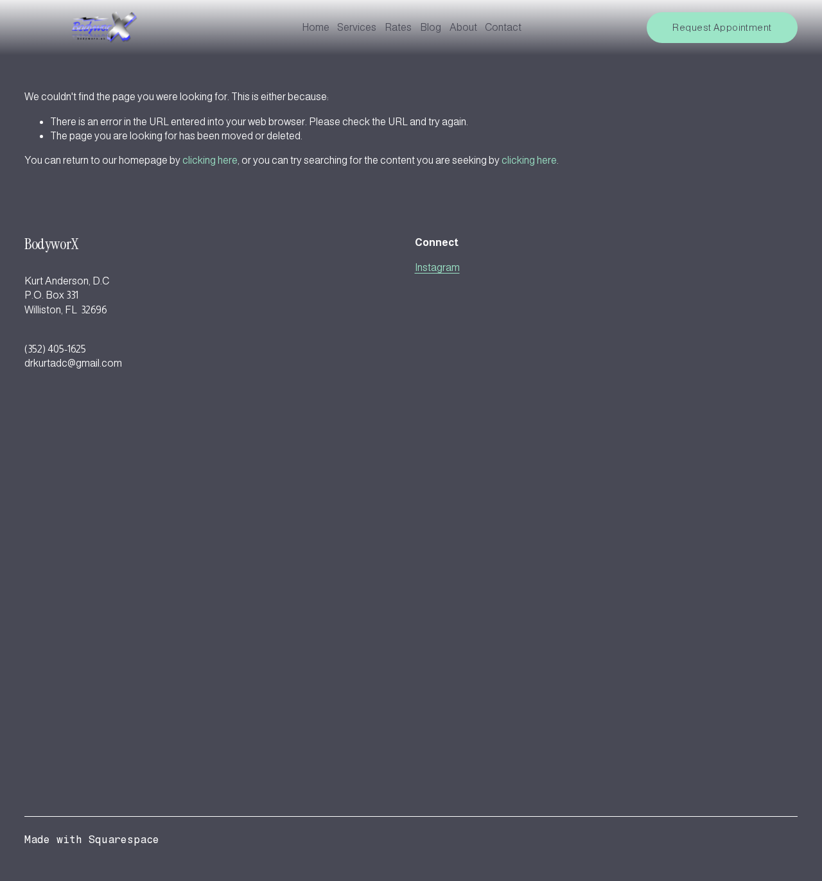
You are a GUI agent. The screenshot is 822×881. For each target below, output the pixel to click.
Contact (503, 27)
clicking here (210, 160)
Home (315, 27)
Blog (430, 27)
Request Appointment (721, 27)
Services (356, 27)
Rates (398, 27)
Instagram (437, 267)
